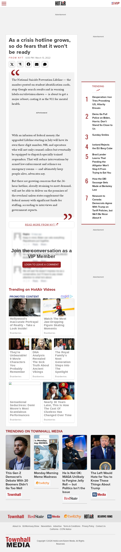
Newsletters (46, 526)
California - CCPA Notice (60, 529)
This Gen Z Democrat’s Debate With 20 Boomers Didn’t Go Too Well (17, 480)
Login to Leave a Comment (41, 264)
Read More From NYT (40, 224)
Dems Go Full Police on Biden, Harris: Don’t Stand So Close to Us (102, 121)
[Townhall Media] (18, 542)
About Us (17, 526)
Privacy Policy (88, 526)
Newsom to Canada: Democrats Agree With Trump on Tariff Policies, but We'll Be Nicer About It (102, 206)
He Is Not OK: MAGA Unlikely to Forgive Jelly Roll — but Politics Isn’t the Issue (73, 482)
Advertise (57, 526)
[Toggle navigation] (4, 3)
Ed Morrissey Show (31, 526)
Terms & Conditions (71, 526)
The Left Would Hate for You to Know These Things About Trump (101, 480)
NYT (17, 57)
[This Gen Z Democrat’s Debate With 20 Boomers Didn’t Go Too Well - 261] (18, 452)
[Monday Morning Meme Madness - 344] (46, 452)
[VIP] (115, 3)
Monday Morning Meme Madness (46, 475)
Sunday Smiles (100, 134)
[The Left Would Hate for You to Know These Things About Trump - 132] (103, 452)
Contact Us (101, 526)
